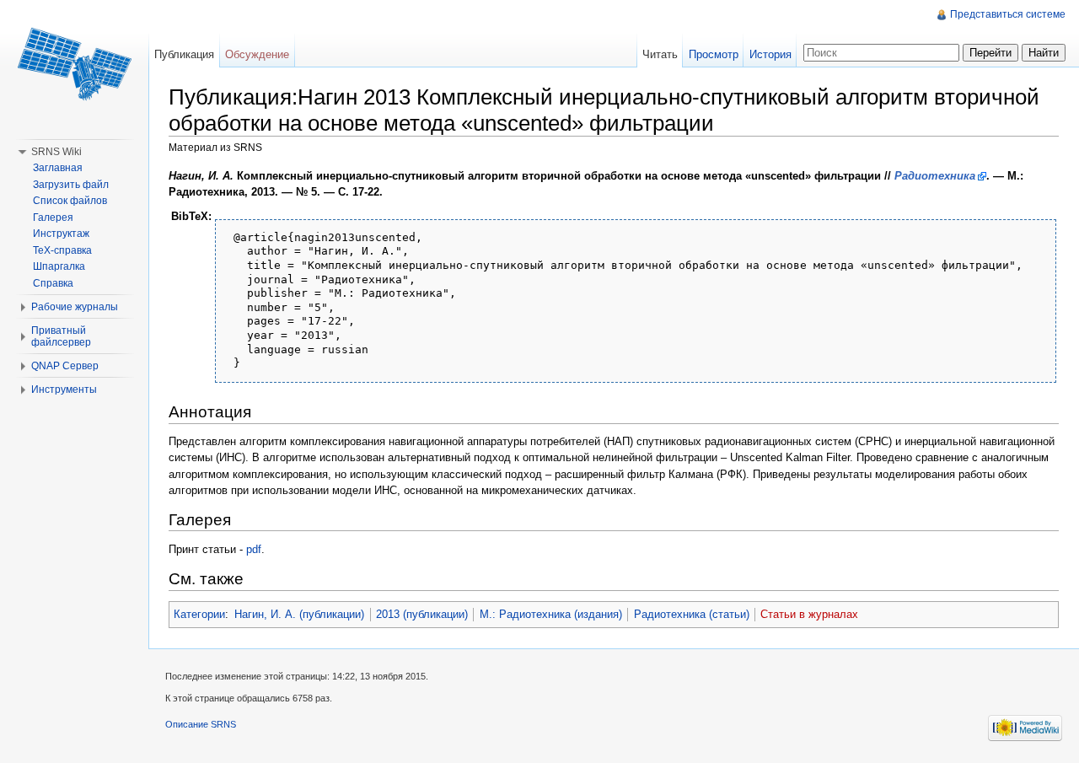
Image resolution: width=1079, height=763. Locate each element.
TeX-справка (62, 250)
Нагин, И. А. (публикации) (299, 614)
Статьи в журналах (809, 614)
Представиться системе (1008, 14)
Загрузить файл (71, 185)
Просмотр (713, 54)
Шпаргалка (59, 266)
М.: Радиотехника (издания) (551, 614)
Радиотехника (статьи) (691, 614)
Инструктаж (61, 233)
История (770, 54)
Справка (53, 283)
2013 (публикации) (422, 614)
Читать (660, 54)
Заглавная (58, 168)
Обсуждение (257, 54)
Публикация (184, 54)
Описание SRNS (200, 724)
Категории (199, 614)
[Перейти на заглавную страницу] (74, 67)
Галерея (53, 217)
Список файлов (70, 201)
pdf (253, 549)
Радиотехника (934, 175)
